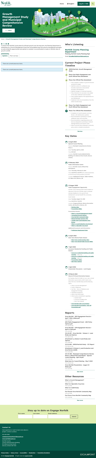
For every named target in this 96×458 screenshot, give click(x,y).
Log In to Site (28, 455)
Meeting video (75, 207)
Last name (36, 413)
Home (62, 4)
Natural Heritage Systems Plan (79, 218)
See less (80, 131)
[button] (71, 3)
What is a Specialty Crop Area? (79, 225)
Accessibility (23, 452)
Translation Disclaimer (43, 452)
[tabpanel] (32, 65)
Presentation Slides (76, 208)
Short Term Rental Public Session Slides (82, 241)
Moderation (32, 452)
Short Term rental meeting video (80, 239)
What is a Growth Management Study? (81, 213)
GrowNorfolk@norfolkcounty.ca (79, 56)
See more (80, 371)
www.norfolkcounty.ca (8, 438)
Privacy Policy (5, 452)
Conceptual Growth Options (79, 215)
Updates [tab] (5, 56)
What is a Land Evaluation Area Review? (82, 224)
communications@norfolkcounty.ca (12, 436)
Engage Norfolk (9, 455)
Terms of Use (14, 452)
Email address (52, 413)
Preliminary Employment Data (79, 230)
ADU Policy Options (76, 261)
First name (21, 413)
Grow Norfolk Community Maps (79, 217)
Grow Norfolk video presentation (80, 303)
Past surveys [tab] (14, 56)
